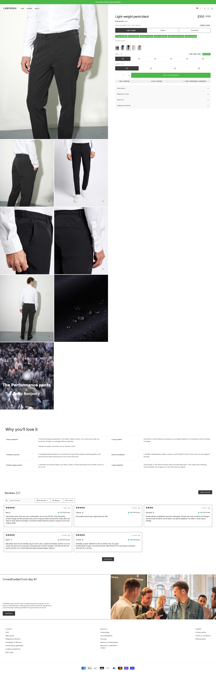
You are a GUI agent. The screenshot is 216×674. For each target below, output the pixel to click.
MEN (22, 8)
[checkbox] (69, 500)
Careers (198, 629)
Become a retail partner (109, 642)
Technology (104, 632)
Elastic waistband (160, 36)
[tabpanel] (108, 530)
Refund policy (200, 639)
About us (103, 629)
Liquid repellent (190, 36)
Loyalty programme (12, 649)
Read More (8, 613)
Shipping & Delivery (12, 639)
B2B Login (9, 652)
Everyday (194, 30)
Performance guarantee (14, 645)
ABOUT (37, 8)
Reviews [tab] (12, 493)
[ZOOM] (102, 133)
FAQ (7, 632)
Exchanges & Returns (13, 642)
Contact (8, 629)
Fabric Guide (205, 25)
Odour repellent (121, 36)
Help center (9, 636)
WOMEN (29, 8)
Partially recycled (146, 36)
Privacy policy (200, 632)
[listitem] (117, 48)
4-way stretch (134, 36)
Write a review (205, 492)
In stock (206, 54)
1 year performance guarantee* (195, 81)
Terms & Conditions (203, 636)
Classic (162, 30)
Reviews (103, 639)
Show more (108, 559)
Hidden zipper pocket (175, 36)
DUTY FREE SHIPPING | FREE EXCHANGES (108, 2)
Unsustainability (106, 636)
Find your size (194, 54)
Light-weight (131, 30)
